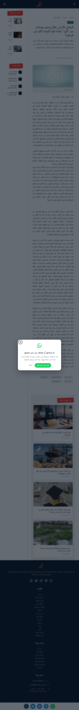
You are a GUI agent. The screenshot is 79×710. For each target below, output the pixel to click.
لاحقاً (30, 365)
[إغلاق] (20, 342)
